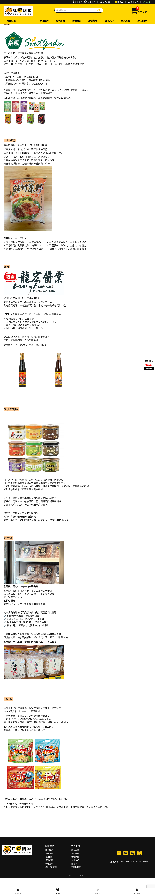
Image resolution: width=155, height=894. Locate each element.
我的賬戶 (75, 853)
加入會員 (75, 850)
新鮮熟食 (63, 21)
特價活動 (55, 21)
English (147, 2)
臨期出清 (47, 21)
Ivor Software (82, 876)
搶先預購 (87, 21)
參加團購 (49, 857)
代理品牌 (49, 860)
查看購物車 (149, 368)
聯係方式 (49, 853)
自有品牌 (71, 21)
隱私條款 (75, 857)
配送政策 (75, 864)
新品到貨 (79, 21)
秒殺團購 (40, 21)
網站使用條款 (51, 867)
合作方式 (49, 864)
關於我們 (49, 850)
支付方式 (75, 860)
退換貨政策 (76, 867)
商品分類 (8, 21)
